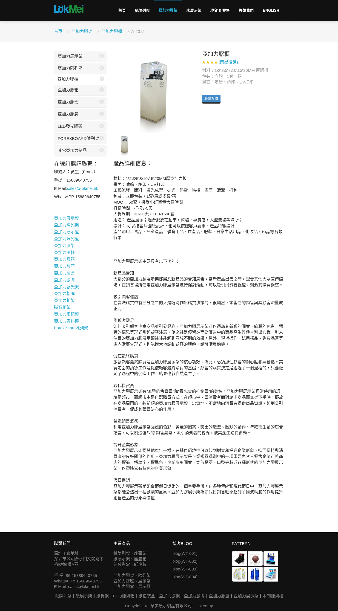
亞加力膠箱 (68, 90)
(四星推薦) (228, 62)
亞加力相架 (64, 300)
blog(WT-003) (185, 569)
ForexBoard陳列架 (78, 138)
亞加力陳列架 (66, 225)
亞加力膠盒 (68, 102)
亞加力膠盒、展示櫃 (132, 586)
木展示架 (193, 10)
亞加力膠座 (64, 266)
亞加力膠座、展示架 (132, 581)
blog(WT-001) (185, 553)
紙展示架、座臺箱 (129, 559)
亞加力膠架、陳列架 (132, 575)
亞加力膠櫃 (111, 31)
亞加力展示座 (66, 232)
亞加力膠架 (168, 10)
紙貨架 (102, 596)
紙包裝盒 (146, 596)
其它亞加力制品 (72, 150)
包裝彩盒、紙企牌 (129, 564)
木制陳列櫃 (273, 596)
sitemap (206, 606)
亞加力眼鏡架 (66, 314)
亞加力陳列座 (70, 68)
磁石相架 (62, 307)
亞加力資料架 (66, 321)
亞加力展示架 (70, 56)
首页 (122, 10)
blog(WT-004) (185, 577)
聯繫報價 (211, 98)
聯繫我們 (246, 10)
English (271, 10)
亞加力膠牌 (68, 114)
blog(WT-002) (185, 561)
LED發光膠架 (70, 126)
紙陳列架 (142, 10)
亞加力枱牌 (64, 293)
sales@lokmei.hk (82, 188)
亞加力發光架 (66, 287)
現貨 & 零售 (220, 10)
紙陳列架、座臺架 (129, 553)
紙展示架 (84, 596)
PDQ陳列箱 (123, 596)
